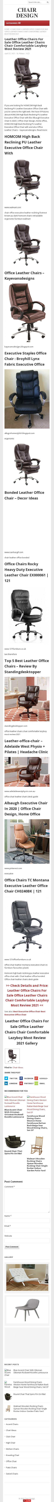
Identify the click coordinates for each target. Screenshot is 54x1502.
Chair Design (30, 1498)
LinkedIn (13, 1083)
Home (6, 29)
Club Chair (10, 1436)
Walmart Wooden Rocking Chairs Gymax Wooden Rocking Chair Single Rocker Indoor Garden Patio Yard (30, 1408)
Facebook (28, 1078)
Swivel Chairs (12, 1473)
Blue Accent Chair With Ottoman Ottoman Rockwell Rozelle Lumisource (31, 1371)
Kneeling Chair (12, 1455)
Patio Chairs (11, 1467)
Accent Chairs (12, 1424)
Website (8, 1236)
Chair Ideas (16, 29)
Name (7, 1215)
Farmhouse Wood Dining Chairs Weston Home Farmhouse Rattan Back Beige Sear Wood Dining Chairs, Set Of (31, 1384)
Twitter (13, 1078)
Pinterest (29, 1083)
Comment (9, 1186)
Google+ (43, 1078)
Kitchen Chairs (12, 1449)
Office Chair (11, 1461)
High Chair (10, 1442)
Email (42, 1083)
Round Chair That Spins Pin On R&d (29, 1394)
